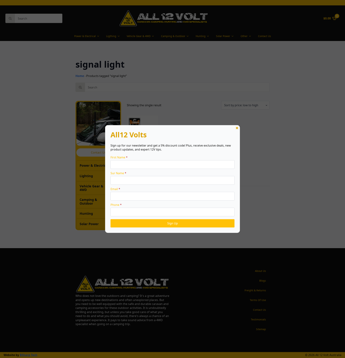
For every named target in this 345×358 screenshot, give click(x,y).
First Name (119, 157)
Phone (116, 204)
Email (115, 189)
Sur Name (118, 173)
